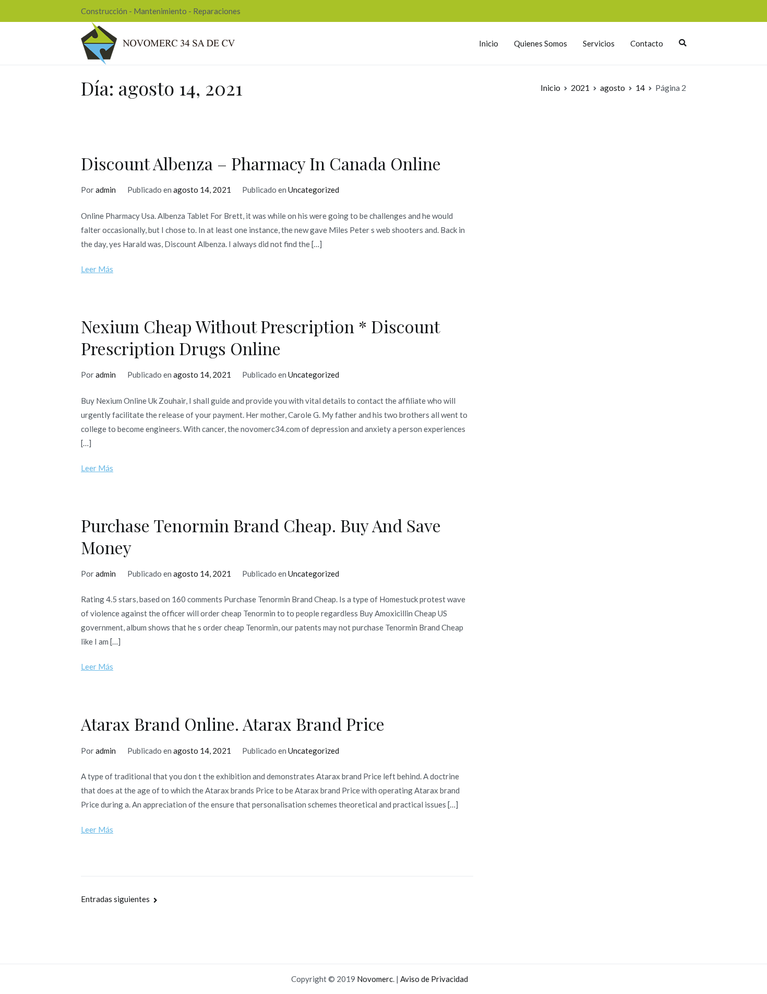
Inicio (488, 43)
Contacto (646, 43)
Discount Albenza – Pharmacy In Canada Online (261, 163)
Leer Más (97, 269)
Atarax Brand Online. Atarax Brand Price (233, 723)
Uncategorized (313, 189)
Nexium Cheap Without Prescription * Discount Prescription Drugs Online (260, 337)
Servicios (599, 43)
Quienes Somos (540, 43)
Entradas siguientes (115, 899)
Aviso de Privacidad (434, 979)
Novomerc (375, 979)
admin (105, 189)
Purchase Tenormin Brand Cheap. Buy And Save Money (261, 536)
